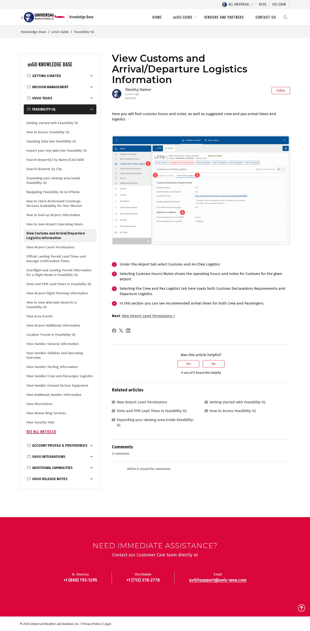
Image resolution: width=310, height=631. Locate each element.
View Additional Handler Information (53, 395)
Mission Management (50, 87)
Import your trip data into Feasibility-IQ (56, 150)
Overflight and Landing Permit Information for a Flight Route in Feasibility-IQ (58, 272)
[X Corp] (122, 330)
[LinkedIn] (129, 330)
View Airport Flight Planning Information (57, 293)
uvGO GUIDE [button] (183, 17)
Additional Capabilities (52, 468)
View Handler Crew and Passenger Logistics (59, 376)
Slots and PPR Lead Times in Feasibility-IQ (58, 284)
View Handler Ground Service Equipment (57, 385)
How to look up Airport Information (53, 215)
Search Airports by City (44, 169)
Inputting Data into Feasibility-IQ (51, 141)
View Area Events (39, 316)
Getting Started (46, 76)
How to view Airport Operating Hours (54, 224)
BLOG (262, 4)
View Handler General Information (52, 344)
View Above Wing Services (46, 413)
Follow (281, 90)
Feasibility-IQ (84, 32)
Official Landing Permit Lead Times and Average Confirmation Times (56, 258)
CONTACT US (266, 17)
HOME (157, 17)
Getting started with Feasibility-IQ (52, 123)
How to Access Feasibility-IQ (47, 132)
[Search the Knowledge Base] (285, 17)
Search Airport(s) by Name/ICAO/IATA (55, 160)
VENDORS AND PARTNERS (224, 17)
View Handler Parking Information (52, 367)
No (214, 364)
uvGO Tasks (42, 98)
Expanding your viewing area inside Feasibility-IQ (53, 180)
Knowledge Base (33, 32)
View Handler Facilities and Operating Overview (54, 355)
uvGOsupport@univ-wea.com (218, 580)
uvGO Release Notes (50, 479)
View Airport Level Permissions (50, 247)
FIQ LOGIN (279, 4)
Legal (107, 624)
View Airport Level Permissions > (148, 316)
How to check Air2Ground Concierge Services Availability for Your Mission (54, 203)
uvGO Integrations (48, 457)
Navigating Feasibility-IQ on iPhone (53, 192)
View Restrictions (39, 404)
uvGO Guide (60, 32)
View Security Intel (40, 422)
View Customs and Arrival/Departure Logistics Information (55, 235)
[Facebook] (115, 330)
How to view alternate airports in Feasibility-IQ (51, 304)
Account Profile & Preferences (59, 446)
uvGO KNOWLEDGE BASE (50, 64)
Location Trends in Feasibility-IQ (50, 335)
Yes (188, 364)
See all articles (41, 431)
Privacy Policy (91, 624)
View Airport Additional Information (53, 325)
